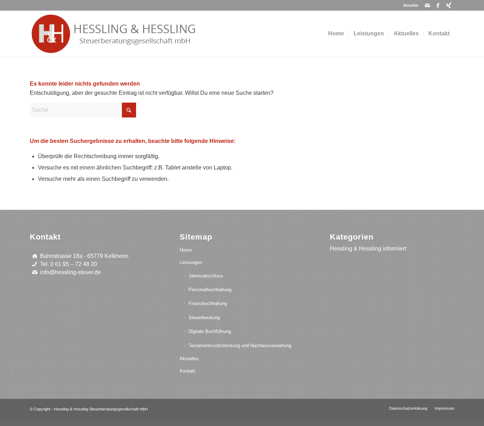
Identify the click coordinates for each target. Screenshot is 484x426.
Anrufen (410, 5)
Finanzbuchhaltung (207, 303)
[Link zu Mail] (427, 5)
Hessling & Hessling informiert (368, 249)
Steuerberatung (204, 317)
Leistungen (191, 262)
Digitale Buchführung (209, 331)
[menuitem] (409, 5)
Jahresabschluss (205, 275)
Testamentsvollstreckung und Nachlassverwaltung (239, 345)
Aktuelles (189, 358)
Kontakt (188, 371)
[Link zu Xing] (449, 5)
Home (186, 250)
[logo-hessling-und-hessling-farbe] (126, 34)
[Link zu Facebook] (438, 5)
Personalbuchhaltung (209, 289)
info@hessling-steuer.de (70, 272)
